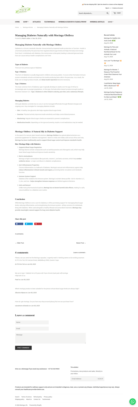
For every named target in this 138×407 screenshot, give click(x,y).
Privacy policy (48, 397)
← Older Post (19, 243)
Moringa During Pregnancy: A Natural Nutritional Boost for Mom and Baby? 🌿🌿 (113, 94)
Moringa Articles (97, 22)
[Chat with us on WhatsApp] (132, 401)
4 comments (19, 234)
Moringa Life (23, 405)
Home (17, 22)
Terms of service (26, 397)
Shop (25, 22)
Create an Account (117, 8)
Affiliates (37, 22)
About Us (29, 399)
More (110, 22)
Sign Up (100, 379)
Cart (119, 13)
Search (17, 397)
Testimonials (49, 22)
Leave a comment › (79, 252)
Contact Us (37, 399)
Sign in (107, 8)
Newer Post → (81, 243)
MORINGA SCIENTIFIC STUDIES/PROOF (72, 22)
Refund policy (38, 397)
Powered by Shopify (35, 405)
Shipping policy (19, 399)
